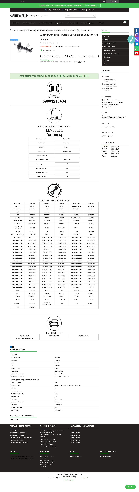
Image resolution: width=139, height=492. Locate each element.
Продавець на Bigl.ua (69, 476)
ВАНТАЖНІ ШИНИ (110, 43)
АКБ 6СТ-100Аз (75, 432)
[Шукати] (94, 16)
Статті (106, 64)
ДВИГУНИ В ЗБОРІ (45, 23)
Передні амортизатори (41, 30)
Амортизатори (27, 30)
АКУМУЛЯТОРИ (72, 23)
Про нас (106, 36)
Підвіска (18, 30)
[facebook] (11, 347)
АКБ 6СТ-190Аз (75, 440)
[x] (13, 347)
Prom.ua (79, 474)
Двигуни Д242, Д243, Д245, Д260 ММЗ (21, 437)
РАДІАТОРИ (59, 23)
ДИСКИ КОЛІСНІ (109, 46)
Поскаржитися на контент (66, 478)
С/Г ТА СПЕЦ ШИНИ (88, 23)
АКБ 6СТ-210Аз (75, 442)
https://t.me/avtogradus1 (111, 104)
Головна (15, 23)
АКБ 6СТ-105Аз (75, 435)
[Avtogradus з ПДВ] (19, 16)
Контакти (107, 57)
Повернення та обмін (111, 53)
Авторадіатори (15, 430)
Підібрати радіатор (92, 5)
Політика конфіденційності (83, 478)
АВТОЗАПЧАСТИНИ (28, 23)
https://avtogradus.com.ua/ (112, 100)
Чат (132, 487)
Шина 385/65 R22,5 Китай (47, 439)
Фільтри (101, 23)
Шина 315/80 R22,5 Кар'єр (48, 441)
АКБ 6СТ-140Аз (75, 437)
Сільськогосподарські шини (18, 442)
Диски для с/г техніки (16, 440)
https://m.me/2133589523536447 (113, 102)
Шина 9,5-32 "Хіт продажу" (48, 447)
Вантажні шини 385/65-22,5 (18, 432)
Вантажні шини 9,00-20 (17, 435)
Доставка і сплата (110, 50)
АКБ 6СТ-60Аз (75, 430)
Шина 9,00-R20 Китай (46, 444)
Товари (106, 40)
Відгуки (106, 60)
